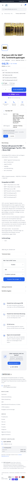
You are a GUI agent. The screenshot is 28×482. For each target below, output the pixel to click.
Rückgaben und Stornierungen (8, 409)
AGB (2, 402)
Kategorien (3, 429)
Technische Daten (14, 254)
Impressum (3, 394)
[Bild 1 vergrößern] (14, 29)
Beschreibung (14, 143)
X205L (10, 72)
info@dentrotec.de (7, 444)
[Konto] (21, 5)
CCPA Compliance (5, 407)
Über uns (3, 422)
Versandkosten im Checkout (8, 85)
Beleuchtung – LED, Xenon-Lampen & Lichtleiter (9, 13)
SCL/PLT (10, 80)
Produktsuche (4, 416)
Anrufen (12, 136)
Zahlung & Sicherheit (14, 287)
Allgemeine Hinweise (6, 432)
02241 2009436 (23, 1)
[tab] (5, 48)
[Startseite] (2, 13)
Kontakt (3, 419)
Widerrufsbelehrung (5, 399)
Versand (3, 424)
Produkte (3, 427)
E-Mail (5, 136)
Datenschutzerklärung (6, 397)
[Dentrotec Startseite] (6, 5)
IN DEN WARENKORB (18, 89)
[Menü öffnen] (2, 5)
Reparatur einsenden (13, 363)
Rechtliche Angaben (14, 291)
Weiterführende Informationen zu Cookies (10, 404)
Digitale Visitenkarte (6, 434)
